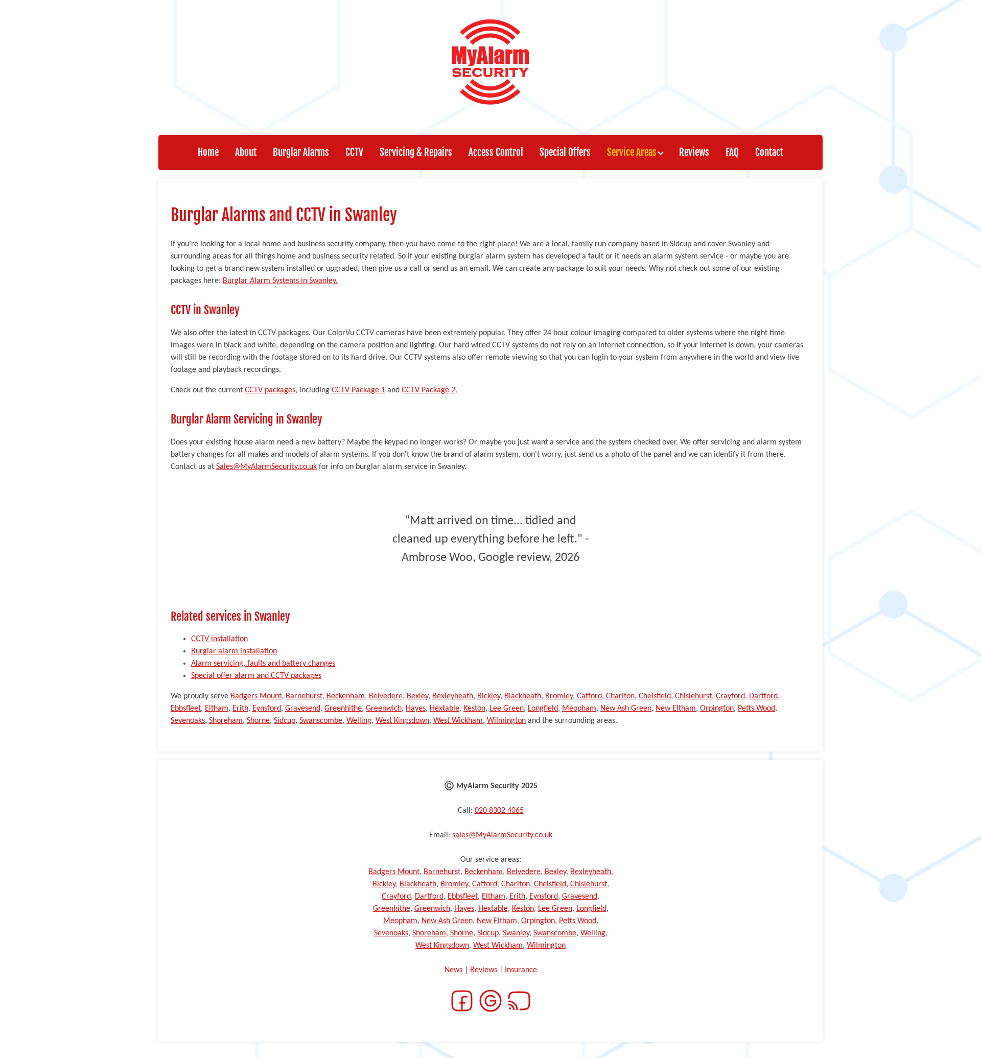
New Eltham (676, 708)
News (453, 970)
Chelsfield (655, 696)
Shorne (258, 721)
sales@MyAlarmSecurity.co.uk (502, 835)
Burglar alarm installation (234, 651)
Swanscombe (320, 721)
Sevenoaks (188, 721)
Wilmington (506, 721)
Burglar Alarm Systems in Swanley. (280, 281)
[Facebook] (462, 1007)
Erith (240, 708)
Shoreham (226, 721)
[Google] (490, 1007)
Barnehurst (304, 696)
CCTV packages (270, 390)
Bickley (488, 696)
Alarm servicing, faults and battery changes (263, 664)
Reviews (483, 970)
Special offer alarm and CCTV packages (256, 676)
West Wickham (458, 721)
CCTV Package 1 (358, 390)
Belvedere (386, 696)
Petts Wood (756, 708)
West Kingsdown (402, 721)
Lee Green (506, 708)
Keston (474, 708)
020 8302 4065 (499, 811)
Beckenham (345, 696)
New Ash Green (625, 708)
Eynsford (266, 708)
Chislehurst (693, 696)
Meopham (579, 708)
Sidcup (284, 721)
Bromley (559, 696)
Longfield (543, 708)
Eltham (216, 708)
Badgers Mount (256, 696)
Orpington (717, 708)
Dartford (763, 696)
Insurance (521, 970)
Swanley (516, 933)
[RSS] (519, 1007)
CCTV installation (219, 639)
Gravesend (302, 708)
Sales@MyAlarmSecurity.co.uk (266, 467)
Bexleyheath (452, 696)
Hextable (444, 708)
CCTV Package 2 (428, 390)
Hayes (416, 708)
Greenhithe (343, 708)
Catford (589, 696)
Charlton (620, 696)
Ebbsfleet (186, 708)
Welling (358, 721)
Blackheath (522, 696)
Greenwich (384, 708)
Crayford (730, 696)
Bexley (417, 696)
